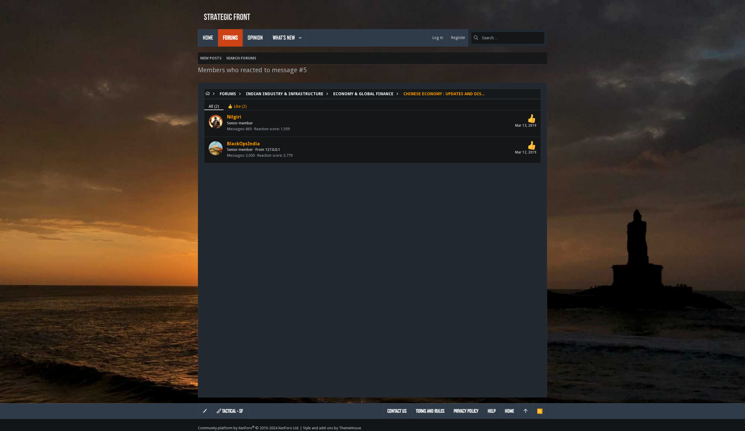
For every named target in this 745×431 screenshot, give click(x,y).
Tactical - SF (232, 411)
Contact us (397, 411)
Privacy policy (466, 411)
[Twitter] (544, 428)
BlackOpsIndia (243, 143)
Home (509, 411)
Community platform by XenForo (248, 428)
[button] (300, 38)
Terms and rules (430, 411)
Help (492, 411)
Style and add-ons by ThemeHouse (332, 428)
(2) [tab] (214, 106)
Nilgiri (234, 117)
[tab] (237, 104)
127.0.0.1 (272, 149)
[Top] (526, 411)
